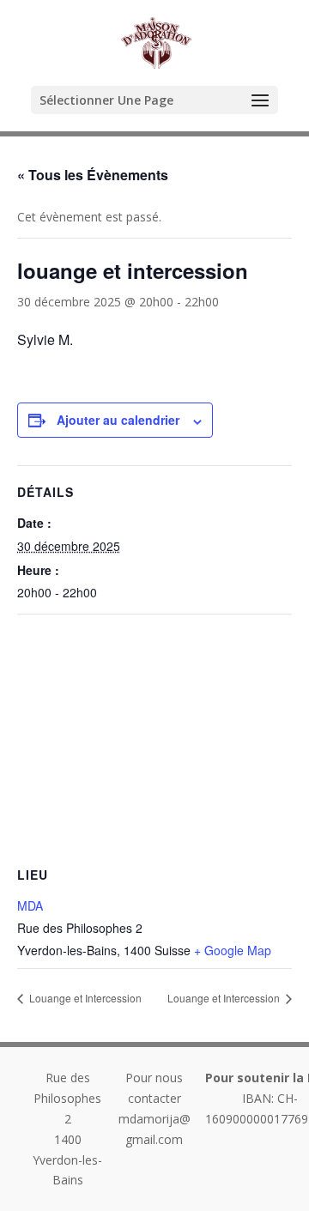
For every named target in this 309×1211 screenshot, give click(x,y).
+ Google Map (232, 950)
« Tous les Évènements (92, 175)
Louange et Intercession (84, 997)
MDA (30, 905)
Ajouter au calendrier (118, 419)
